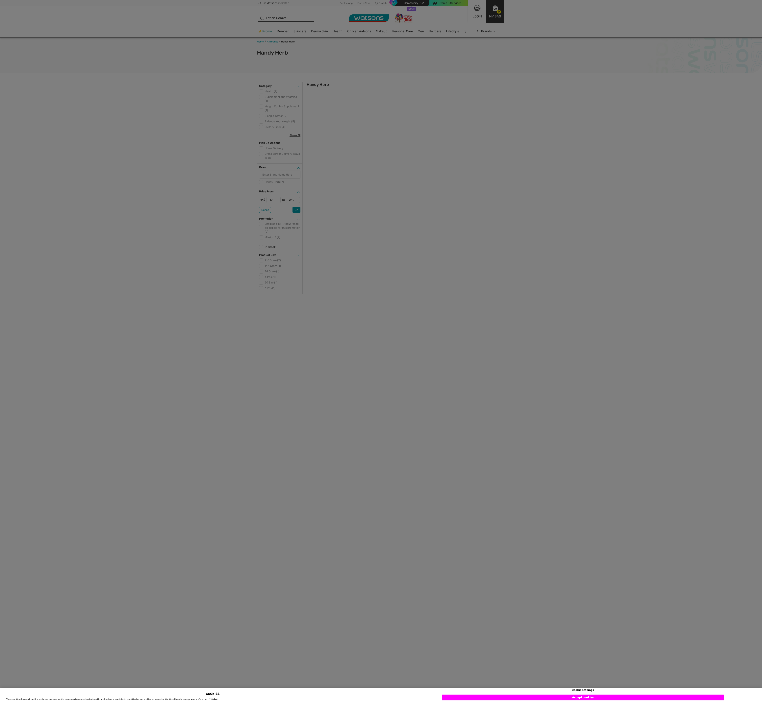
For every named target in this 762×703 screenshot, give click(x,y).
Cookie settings (583, 690)
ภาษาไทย (213, 699)
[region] (381, 695)
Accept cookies (583, 697)
